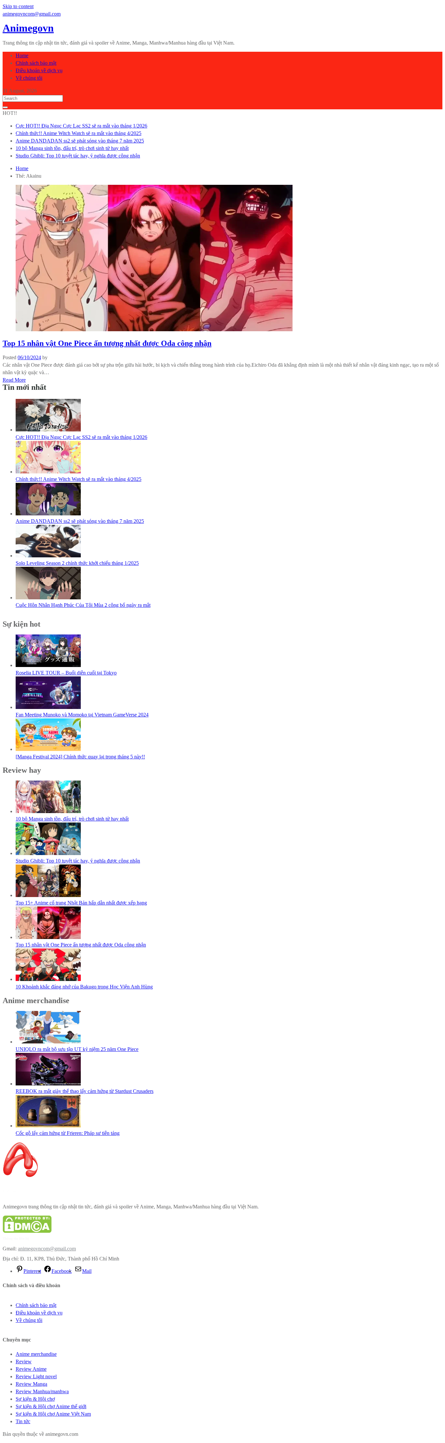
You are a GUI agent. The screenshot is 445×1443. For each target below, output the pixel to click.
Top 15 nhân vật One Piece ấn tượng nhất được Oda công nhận (107, 343)
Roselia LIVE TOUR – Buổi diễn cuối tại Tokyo (66, 672)
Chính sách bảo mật (36, 63)
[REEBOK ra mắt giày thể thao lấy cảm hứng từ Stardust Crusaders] (48, 1083)
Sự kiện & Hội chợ (35, 1399)
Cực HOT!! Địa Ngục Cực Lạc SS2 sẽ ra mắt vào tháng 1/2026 (81, 126)
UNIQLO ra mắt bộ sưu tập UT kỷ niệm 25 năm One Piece (77, 1049)
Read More (14, 380)
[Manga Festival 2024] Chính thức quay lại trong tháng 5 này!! (80, 756)
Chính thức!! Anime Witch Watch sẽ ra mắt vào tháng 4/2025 (78, 133)
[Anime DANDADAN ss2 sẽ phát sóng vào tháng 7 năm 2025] (48, 513)
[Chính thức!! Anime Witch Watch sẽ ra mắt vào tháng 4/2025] (48, 471)
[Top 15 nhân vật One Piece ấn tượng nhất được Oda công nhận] (48, 937)
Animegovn (28, 28)
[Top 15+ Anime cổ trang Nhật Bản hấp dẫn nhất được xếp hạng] (48, 895)
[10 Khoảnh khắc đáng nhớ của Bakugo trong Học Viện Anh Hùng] (48, 979)
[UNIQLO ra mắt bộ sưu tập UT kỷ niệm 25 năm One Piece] (48, 1041)
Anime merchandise (36, 1354)
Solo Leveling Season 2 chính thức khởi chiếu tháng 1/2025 (77, 563)
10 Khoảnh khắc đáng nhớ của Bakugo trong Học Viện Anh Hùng (84, 986)
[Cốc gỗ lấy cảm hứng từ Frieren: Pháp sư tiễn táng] (48, 1125)
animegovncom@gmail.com (47, 1248)
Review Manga (31, 1384)
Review (24, 1361)
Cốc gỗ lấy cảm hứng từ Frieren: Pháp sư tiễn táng (68, 1133)
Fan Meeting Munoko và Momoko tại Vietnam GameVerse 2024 (82, 714)
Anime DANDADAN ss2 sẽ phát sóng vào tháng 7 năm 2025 (80, 140)
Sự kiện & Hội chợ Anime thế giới (51, 1406)
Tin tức (23, 1421)
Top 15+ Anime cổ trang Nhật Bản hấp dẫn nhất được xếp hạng (81, 902)
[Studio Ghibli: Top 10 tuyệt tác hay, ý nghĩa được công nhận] (48, 853)
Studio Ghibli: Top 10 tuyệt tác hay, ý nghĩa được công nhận (78, 155)
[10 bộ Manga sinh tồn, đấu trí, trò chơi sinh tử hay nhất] (48, 811)
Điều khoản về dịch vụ (39, 70)
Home (22, 55)
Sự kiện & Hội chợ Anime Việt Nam (53, 1414)
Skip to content (18, 6)
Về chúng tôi (29, 78)
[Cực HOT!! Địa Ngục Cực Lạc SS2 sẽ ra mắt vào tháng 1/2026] (48, 429)
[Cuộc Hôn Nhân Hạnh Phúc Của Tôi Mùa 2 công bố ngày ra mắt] (48, 597)
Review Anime (31, 1369)
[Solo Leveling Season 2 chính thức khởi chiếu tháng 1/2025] (48, 555)
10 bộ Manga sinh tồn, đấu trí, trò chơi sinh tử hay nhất (72, 148)
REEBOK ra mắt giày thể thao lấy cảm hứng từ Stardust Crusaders (84, 1091)
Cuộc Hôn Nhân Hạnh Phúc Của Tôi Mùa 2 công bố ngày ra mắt (83, 605)
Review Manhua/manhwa (42, 1391)
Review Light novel (36, 1376)
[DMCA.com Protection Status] (27, 1231)
